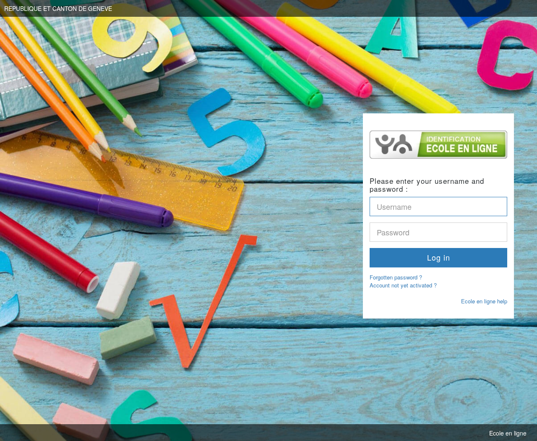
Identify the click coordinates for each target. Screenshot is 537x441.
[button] (438, 257)
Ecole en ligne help (484, 301)
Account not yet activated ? (403, 285)
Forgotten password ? (396, 277)
